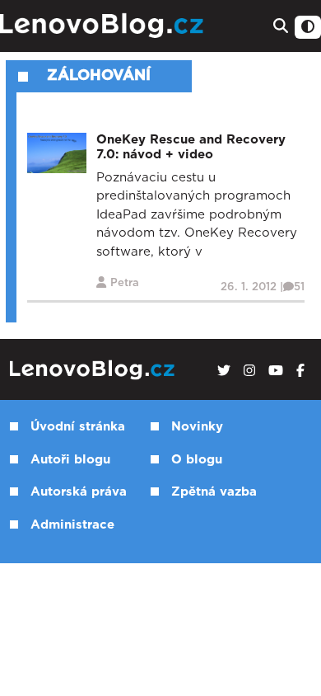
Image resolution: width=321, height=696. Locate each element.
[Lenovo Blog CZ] (103, 26)
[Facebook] (300, 371)
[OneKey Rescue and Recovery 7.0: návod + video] (56, 152)
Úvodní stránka (77, 427)
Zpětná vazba (214, 492)
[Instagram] (249, 371)
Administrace (72, 525)
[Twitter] (223, 371)
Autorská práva (78, 492)
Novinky (197, 427)
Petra (124, 283)
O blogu (196, 460)
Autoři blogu (70, 460)
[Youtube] (275, 371)
